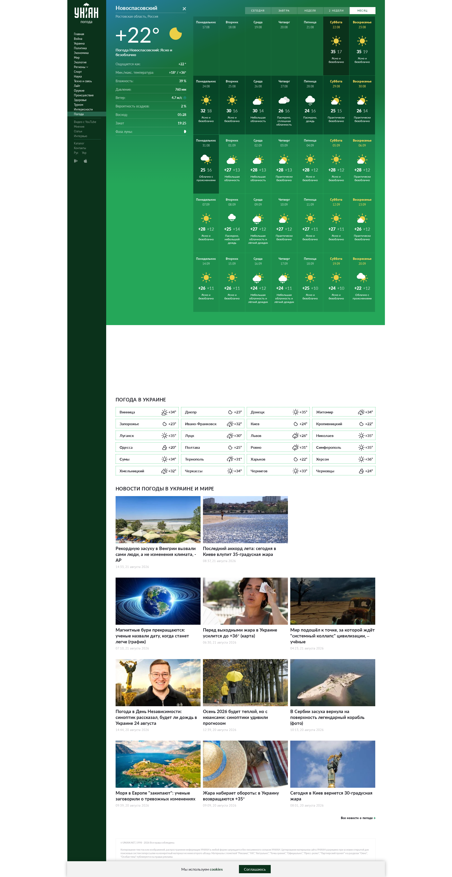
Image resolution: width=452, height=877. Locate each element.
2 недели (336, 10)
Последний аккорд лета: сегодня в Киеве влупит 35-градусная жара (239, 551)
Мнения (79, 127)
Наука (78, 76)
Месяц (362, 10)
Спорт (78, 72)
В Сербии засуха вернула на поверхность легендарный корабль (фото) (327, 717)
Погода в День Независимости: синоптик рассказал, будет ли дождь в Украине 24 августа (156, 717)
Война (78, 39)
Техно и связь (83, 81)
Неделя (310, 10)
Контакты (80, 148)
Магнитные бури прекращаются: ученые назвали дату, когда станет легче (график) (152, 635)
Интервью (80, 136)
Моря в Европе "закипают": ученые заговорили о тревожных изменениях (155, 795)
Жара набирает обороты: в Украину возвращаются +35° (241, 795)
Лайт (77, 86)
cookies (216, 869)
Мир (77, 58)
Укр (84, 153)
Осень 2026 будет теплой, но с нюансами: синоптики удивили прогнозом (235, 717)
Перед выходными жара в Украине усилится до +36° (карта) (240, 632)
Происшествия (83, 95)
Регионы (80, 67)
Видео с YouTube (85, 122)
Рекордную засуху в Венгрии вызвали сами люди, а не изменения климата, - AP (156, 554)
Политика (80, 48)
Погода (79, 114)
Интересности (83, 109)
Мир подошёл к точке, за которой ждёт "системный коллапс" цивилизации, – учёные (332, 635)
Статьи (78, 131)
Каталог (79, 143)
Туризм (78, 105)
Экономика (81, 53)
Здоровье (80, 100)
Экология (80, 62)
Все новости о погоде (357, 818)
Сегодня (258, 10)
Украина (79, 43)
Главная (79, 34)
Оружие (79, 91)
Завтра (284, 10)
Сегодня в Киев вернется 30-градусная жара (331, 795)
